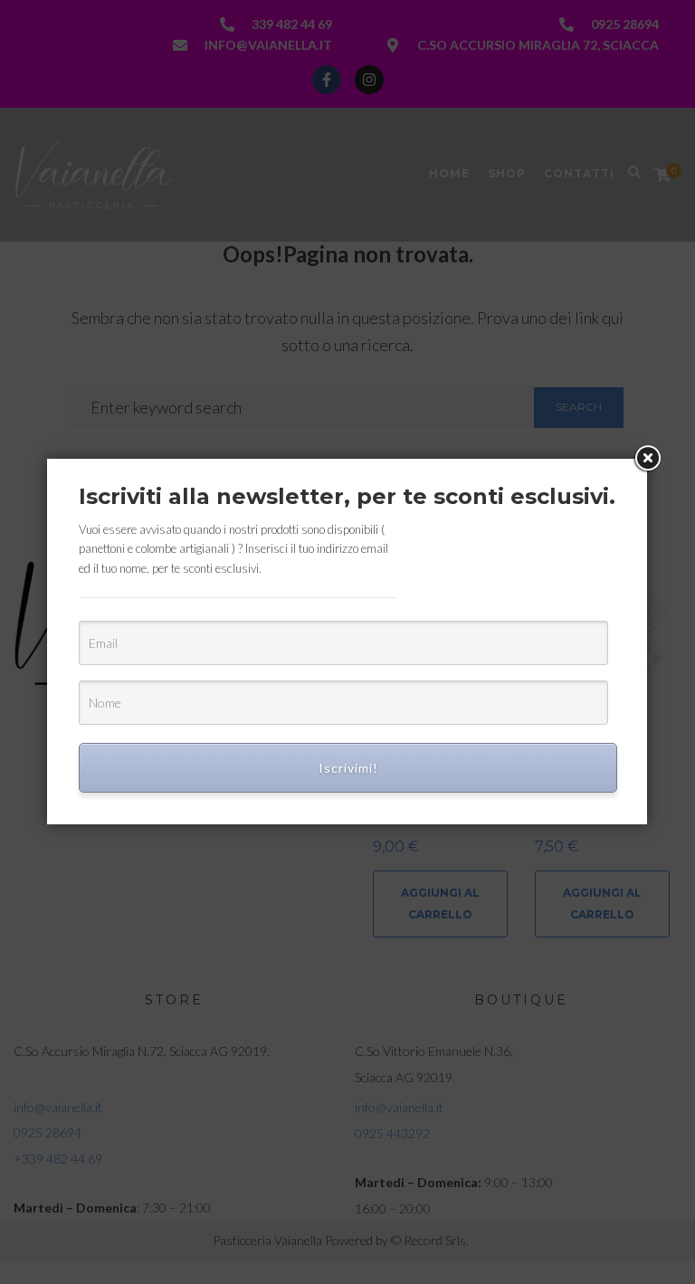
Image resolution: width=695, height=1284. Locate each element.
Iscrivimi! (348, 767)
